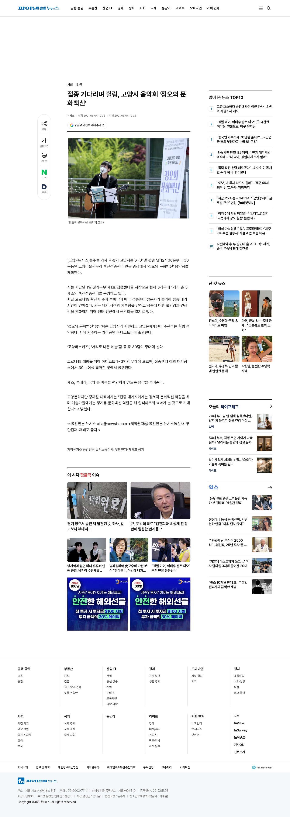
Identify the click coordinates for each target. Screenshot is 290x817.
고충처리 (167, 767)
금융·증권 (77, 8)
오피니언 (196, 8)
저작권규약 (92, 767)
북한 (236, 687)
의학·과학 (112, 704)
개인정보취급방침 (68, 767)
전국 (79, 85)
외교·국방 (239, 692)
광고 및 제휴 (43, 767)
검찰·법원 (23, 729)
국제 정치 (69, 729)
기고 (194, 681)
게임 (109, 687)
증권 (20, 681)
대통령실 (239, 676)
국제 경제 (69, 723)
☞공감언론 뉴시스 (81, 423)
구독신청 (148, 767)
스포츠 (153, 735)
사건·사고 (23, 723)
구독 (44, 177)
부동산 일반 (71, 692)
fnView (239, 723)
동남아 (166, 8)
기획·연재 (213, 8)
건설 (66, 681)
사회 (143, 8)
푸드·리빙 (154, 740)
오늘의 (224, 406)
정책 (66, 676)
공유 (44, 129)
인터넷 (110, 692)
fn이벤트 (239, 738)
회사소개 (23, 767)
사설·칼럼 (197, 676)
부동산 (93, 8)
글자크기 (44, 146)
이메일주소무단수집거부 (121, 767)
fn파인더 (196, 723)
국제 (154, 8)
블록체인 (112, 698)
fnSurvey (240, 730)
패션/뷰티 (154, 729)
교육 (20, 740)
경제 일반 (154, 676)
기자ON (239, 745)
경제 (121, 8)
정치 (132, 8)
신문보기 (239, 752)
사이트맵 (185, 767)
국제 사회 (69, 735)
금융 (20, 676)
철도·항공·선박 (72, 687)
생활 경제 (154, 681)
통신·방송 (112, 681)
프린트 (44, 160)
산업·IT (108, 8)
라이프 (180, 8)
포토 (236, 716)
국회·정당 (239, 681)
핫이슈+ (196, 735)
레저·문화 (154, 746)
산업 (109, 676)
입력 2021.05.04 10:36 (91, 115)
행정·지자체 (24, 735)
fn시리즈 (196, 729)
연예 (151, 723)
